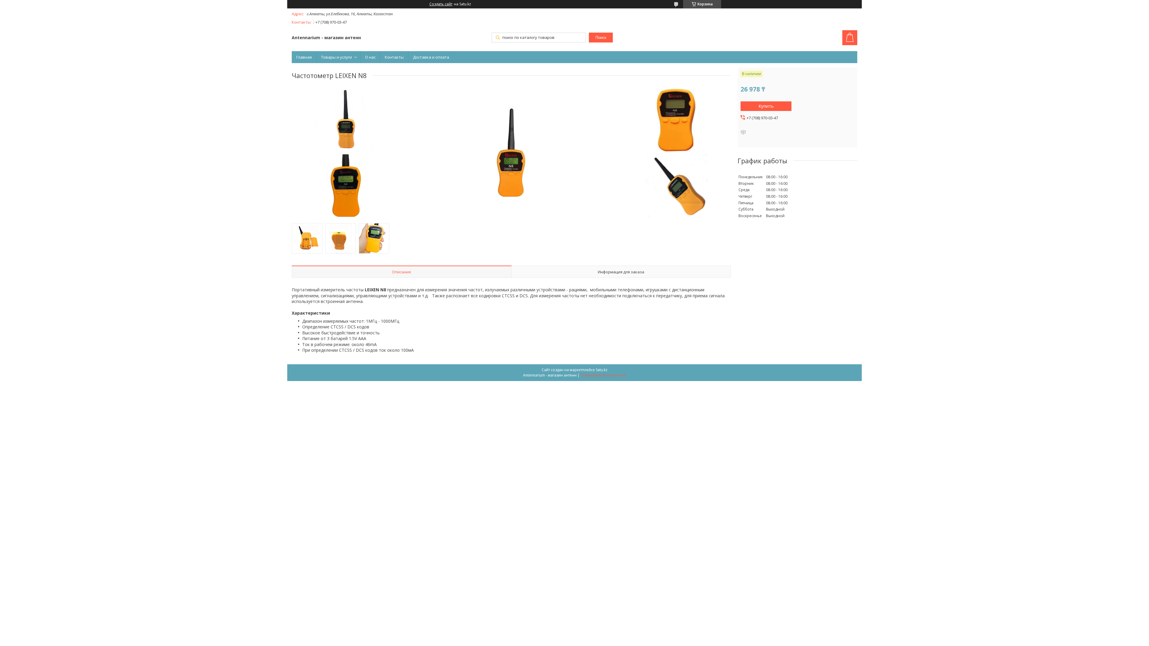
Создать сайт (440, 4)
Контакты (394, 57)
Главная (304, 57)
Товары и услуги (336, 57)
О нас (370, 57)
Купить (766, 106)
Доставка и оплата (431, 57)
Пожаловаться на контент (603, 375)
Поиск (600, 37)
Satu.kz (601, 369)
